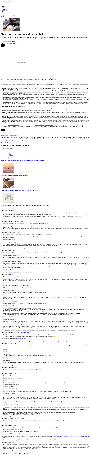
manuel (14, 250)
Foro (4, 9)
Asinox (14, 319)
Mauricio (15, 295)
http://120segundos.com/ (6, 142)
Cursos (4, 6)
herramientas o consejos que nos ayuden (44, 125)
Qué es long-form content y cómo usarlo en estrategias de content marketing (22, 160)
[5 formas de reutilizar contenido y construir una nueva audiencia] (8, 187)
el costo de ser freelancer (13, 125)
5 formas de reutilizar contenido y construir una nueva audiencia (19, 190)
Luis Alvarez (18, 255)
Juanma (14, 351)
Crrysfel (15, 290)
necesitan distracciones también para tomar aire (48, 109)
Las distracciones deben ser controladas (31, 79)
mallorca (15, 367)
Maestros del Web (7, 1)
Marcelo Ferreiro (20, 221)
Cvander (5, 10)
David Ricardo (19, 378)
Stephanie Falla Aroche (25, 332)
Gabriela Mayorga (21, 338)
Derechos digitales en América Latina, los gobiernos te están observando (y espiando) (25, 205)
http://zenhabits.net (79, 216)
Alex (12, 274)
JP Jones (15, 343)
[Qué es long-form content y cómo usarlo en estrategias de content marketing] (8, 157)
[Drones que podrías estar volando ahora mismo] (8, 172)
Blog (4, 7)
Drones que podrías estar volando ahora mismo (14, 175)
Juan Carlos (17, 357)
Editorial (2, 16)
